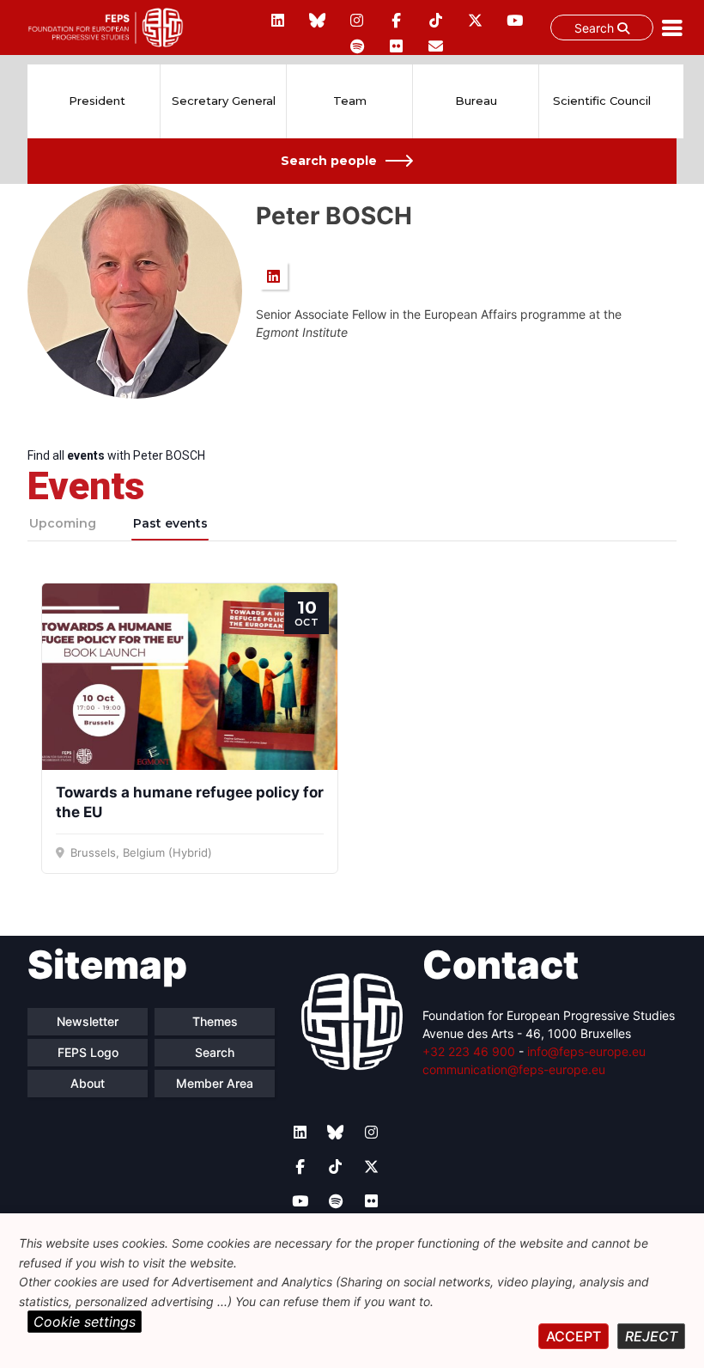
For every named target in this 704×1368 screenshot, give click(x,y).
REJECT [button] (651, 1336)
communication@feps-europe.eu (513, 1069)
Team (350, 100)
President (97, 100)
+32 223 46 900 (468, 1051)
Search (595, 28)
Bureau (476, 100)
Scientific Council (602, 100)
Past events (170, 523)
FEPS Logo (88, 1052)
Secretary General (224, 100)
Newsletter (87, 1021)
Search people (329, 160)
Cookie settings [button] (84, 1321)
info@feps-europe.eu (586, 1051)
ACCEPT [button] (573, 1336)
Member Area (214, 1083)
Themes (215, 1021)
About (87, 1083)
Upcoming (62, 523)
